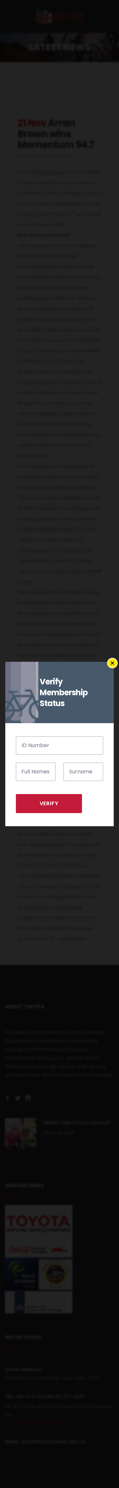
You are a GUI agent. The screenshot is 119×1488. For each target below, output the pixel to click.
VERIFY (49, 803)
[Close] (112, 663)
